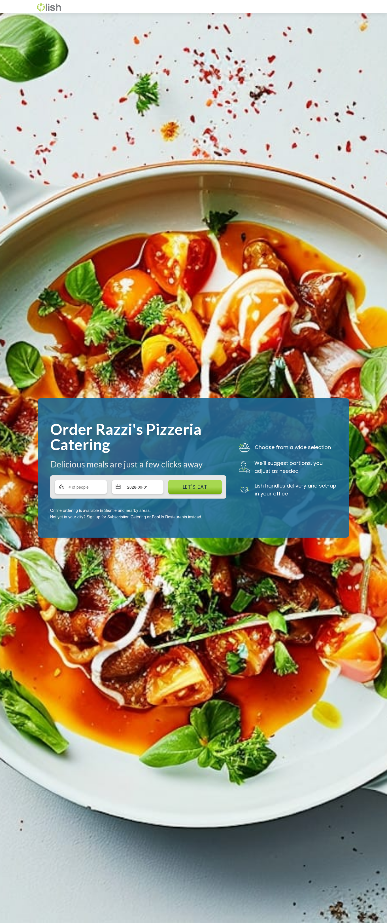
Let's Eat (195, 486)
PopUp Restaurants (169, 517)
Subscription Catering (126, 517)
